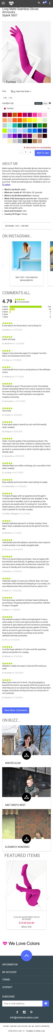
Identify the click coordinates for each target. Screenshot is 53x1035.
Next (49, 263)
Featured (25, 226)
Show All (38, 103)
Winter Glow (13, 763)
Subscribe (8, 996)
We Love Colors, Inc (22, 1026)
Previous (3, 263)
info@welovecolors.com (24, 1017)
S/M (5, 98)
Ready (46, 103)
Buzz (17, 226)
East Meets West (15, 805)
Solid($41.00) (8, 103)
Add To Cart (43, 152)
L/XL (10, 98)
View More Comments (15, 710)
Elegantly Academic (17, 846)
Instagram (9, 226)
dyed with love (15, 1031)
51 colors (6, 184)
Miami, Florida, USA (36, 1031)
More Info (26, 926)
